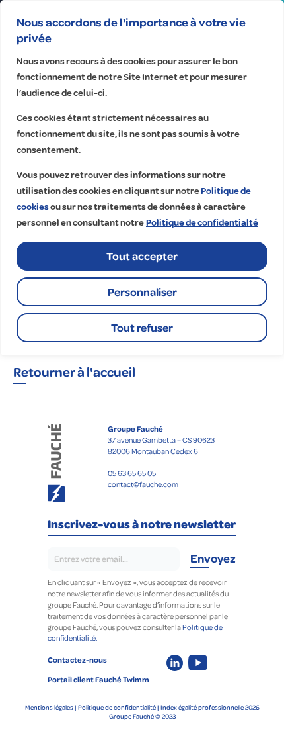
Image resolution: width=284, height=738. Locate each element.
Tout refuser (142, 327)
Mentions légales (49, 707)
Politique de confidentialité (117, 707)
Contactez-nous (77, 660)
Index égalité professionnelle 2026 (210, 707)
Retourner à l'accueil (75, 371)
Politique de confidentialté (202, 222)
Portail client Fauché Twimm (98, 679)
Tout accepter (142, 256)
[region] (142, 178)
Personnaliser (142, 292)
